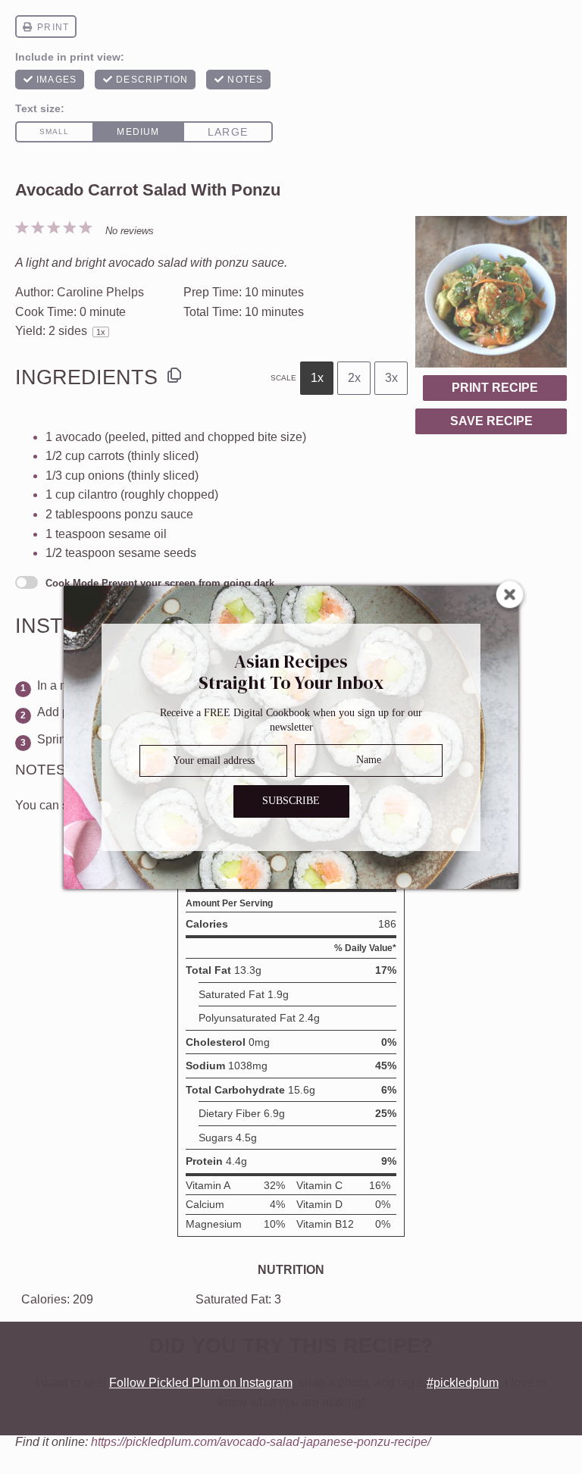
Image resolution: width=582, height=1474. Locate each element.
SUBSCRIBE (291, 800)
